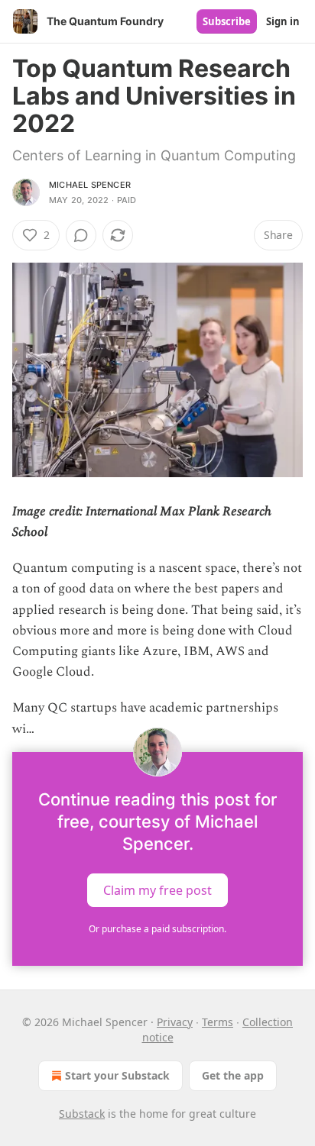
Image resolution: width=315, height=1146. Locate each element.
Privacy (175, 1022)
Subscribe (227, 21)
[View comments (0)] (81, 235)
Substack (82, 1113)
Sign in (283, 21)
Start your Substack (117, 1075)
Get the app (233, 1075)
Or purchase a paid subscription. (157, 928)
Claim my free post (157, 889)
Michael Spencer (90, 184)
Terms (217, 1022)
